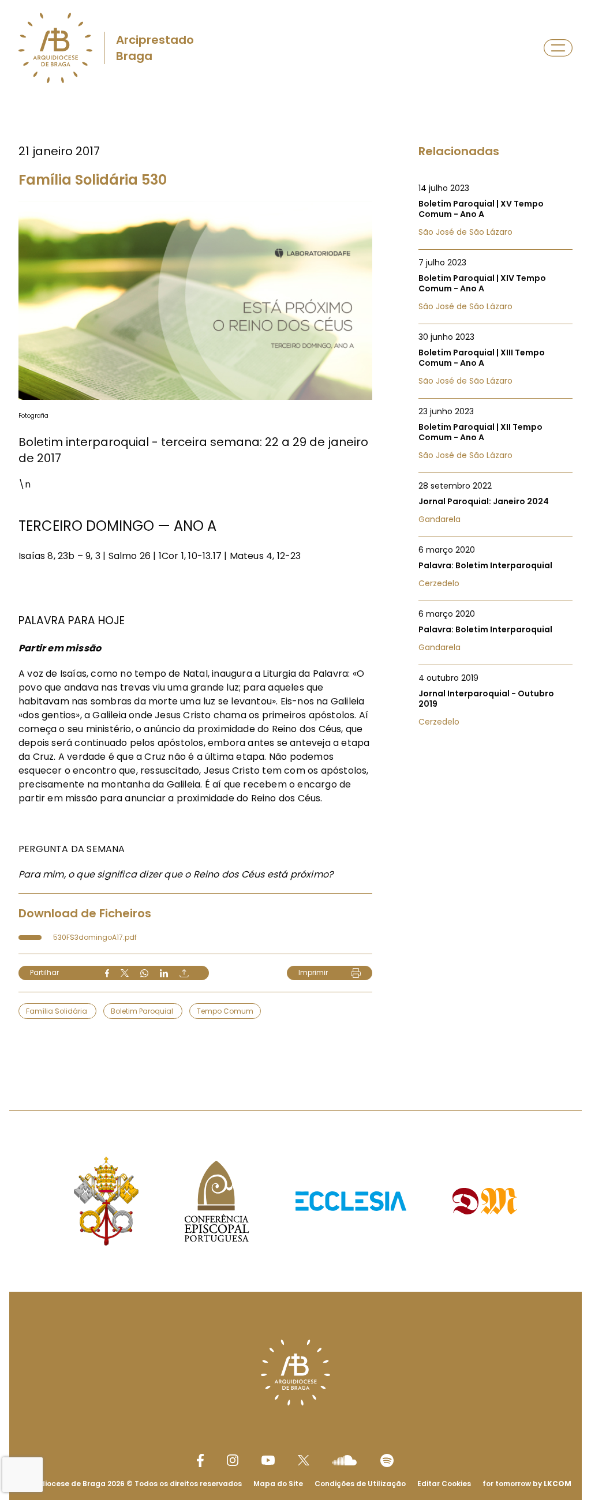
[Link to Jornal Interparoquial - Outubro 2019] (495, 699)
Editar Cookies (444, 1483)
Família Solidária (57, 1011)
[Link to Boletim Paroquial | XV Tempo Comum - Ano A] (495, 210)
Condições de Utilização (360, 1483)
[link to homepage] (55, 48)
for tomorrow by (526, 1483)
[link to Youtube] (268, 1460)
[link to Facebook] (200, 1460)
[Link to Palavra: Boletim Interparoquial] (495, 566)
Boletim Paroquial (143, 1011)
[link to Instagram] (232, 1460)
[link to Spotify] (387, 1460)
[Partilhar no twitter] (125, 973)
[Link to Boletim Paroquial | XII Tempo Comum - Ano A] (495, 433)
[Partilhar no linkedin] (164, 973)
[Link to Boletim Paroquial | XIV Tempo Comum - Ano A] (495, 284)
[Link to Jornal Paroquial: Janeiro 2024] (495, 502)
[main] (295, 580)
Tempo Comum (225, 1011)
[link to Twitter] (303, 1460)
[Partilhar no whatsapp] (144, 973)
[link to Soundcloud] (344, 1460)
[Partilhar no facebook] (107, 973)
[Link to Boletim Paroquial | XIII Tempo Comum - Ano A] (495, 359)
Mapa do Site (278, 1483)
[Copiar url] (184, 973)
